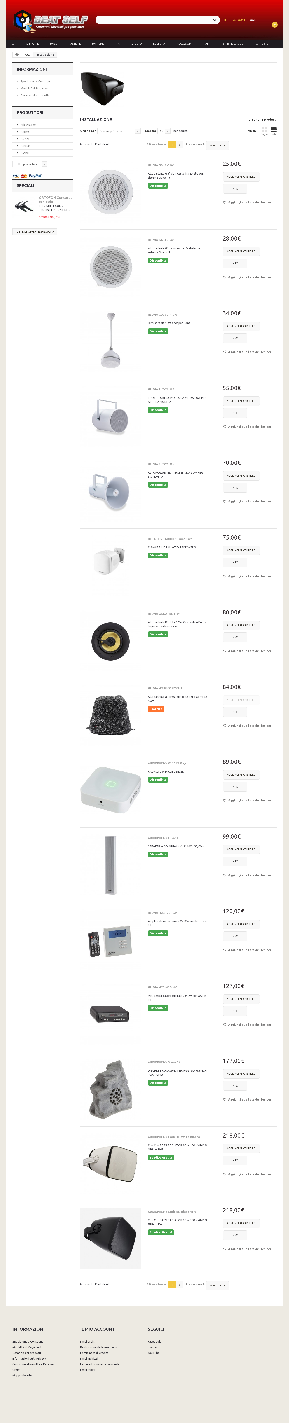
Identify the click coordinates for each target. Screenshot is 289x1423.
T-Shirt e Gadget (232, 43)
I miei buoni (87, 1369)
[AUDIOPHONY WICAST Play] (110, 790)
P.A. (118, 43)
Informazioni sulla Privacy (29, 1358)
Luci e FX (159, 43)
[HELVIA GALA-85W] (110, 266)
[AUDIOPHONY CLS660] (110, 864)
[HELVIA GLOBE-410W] (110, 341)
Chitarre (32, 43)
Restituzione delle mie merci (98, 1347)
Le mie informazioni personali (99, 1364)
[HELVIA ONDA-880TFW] (110, 640)
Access (25, 131)
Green (16, 1369)
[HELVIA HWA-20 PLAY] (110, 939)
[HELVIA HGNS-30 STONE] (110, 715)
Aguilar (25, 145)
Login (252, 20)
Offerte (262, 43)
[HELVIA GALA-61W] (110, 192)
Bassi (54, 43)
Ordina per (88, 130)
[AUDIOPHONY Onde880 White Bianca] (110, 1163)
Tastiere (75, 43)
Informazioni (32, 69)
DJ (13, 43)
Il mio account (97, 1329)
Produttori (30, 112)
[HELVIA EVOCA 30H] (110, 491)
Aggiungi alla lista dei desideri (250, 202)
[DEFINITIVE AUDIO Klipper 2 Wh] (110, 565)
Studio (136, 43)
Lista (274, 134)
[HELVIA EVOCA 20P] (110, 416)
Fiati (206, 43)
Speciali (25, 185)
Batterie (98, 43)
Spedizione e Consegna (35, 81)
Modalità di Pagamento (35, 88)
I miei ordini (87, 1341)
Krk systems (28, 124)
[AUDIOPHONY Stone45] (110, 1089)
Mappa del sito (22, 1375)
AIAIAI (24, 152)
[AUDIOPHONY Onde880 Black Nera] (110, 1238)
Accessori (184, 43)
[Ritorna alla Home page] (17, 54)
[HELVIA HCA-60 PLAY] (110, 1014)
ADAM (24, 138)
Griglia (264, 134)
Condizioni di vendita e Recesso (33, 1364)
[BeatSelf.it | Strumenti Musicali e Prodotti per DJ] (50, 19)
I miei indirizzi (89, 1358)
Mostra (150, 130)
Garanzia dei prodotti (34, 95)
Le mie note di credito (94, 1352)
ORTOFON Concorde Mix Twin (55, 199)
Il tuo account (234, 20)
